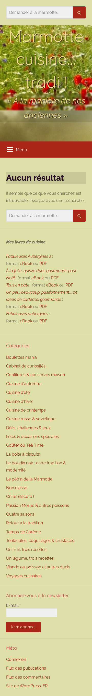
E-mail (13, 605)
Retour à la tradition (24, 522)
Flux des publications (26, 668)
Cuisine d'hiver (19, 401)
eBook (26, 263)
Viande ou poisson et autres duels (38, 567)
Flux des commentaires (28, 677)
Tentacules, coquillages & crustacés (40, 540)
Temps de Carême (23, 531)
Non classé (16, 487)
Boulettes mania (21, 357)
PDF (43, 263)
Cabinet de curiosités (25, 366)
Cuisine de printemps (26, 410)
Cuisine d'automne (23, 383)
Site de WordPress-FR (27, 685)
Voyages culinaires (24, 576)
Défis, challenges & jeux (28, 427)
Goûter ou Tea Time (24, 445)
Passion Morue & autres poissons (37, 505)
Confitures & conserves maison (35, 374)
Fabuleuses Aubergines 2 (28, 256)
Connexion (16, 659)
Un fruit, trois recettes (26, 549)
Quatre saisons (20, 514)
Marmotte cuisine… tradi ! (46, 59)
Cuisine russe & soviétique (30, 418)
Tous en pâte (17, 285)
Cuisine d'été (18, 392)
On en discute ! (20, 496)
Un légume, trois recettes (30, 558)
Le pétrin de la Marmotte (29, 479)
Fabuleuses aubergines (27, 313)
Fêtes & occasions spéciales (32, 436)
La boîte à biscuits (23, 454)
